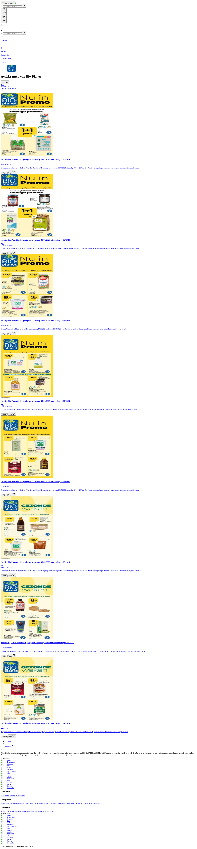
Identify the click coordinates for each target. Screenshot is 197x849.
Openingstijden (20, 796)
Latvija (9, 777)
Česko (9, 760)
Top (8, 796)
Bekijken (4, 173)
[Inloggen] (1, 24)
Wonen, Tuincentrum (36, 803)
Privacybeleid (16, 811)
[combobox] (12, 6)
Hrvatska (10, 769)
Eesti (8, 766)
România (10, 782)
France (9, 767)
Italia (8, 773)
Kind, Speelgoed (77, 803)
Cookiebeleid (25, 811)
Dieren (85, 803)
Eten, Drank (25, 803)
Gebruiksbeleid (34, 811)
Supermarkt (4, 803)
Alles (2, 85)
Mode (70, 803)
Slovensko (10, 788)
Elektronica (46, 803)
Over (2, 90)
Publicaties (5, 86)
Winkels (12, 796)
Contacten (49, 811)
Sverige (9, 786)
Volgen (10, 173)
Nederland (10, 778)
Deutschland (11, 762)
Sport (66, 803)
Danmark (10, 764)
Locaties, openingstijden (9, 88)
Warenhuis (17, 803)
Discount (11, 803)
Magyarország (12, 771)
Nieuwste (4, 796)
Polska (9, 780)
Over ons (9, 811)
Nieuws (3, 811)
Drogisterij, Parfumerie (57, 803)
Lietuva (9, 775)
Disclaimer (42, 811)
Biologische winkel (93, 803)
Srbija (9, 784)
